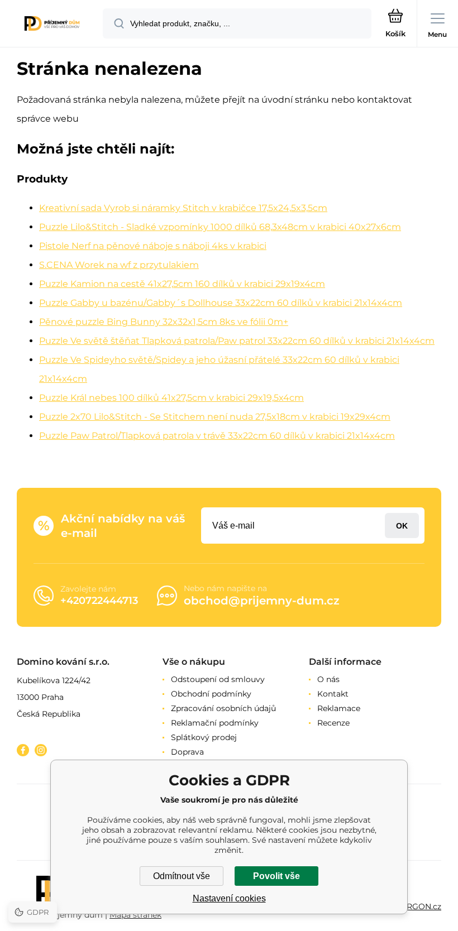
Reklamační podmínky (215, 723)
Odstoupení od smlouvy (218, 679)
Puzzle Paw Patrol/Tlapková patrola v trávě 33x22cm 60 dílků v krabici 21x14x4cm (217, 435)
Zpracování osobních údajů (223, 708)
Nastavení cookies (229, 898)
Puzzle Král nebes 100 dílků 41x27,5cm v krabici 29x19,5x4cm (171, 397)
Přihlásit (402, 525)
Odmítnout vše (181, 876)
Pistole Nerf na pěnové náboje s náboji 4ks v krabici (152, 246)
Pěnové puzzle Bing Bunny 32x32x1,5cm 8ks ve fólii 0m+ (163, 321)
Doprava (187, 752)
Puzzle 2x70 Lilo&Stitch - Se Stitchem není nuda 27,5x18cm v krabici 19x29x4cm (214, 416)
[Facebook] (23, 750)
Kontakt (333, 694)
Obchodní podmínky (211, 694)
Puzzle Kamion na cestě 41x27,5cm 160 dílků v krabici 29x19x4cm (182, 284)
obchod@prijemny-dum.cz (262, 600)
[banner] (52, 24)
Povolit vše (276, 876)
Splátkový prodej (204, 737)
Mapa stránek (135, 915)
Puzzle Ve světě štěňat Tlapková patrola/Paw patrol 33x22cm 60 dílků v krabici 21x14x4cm (237, 340)
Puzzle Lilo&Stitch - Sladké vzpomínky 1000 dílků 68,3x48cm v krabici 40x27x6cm (220, 227)
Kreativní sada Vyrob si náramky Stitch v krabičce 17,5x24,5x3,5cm (183, 208)
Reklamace (338, 708)
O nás (328, 679)
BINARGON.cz (414, 906)
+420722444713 (99, 600)
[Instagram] (41, 750)
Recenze (333, 723)
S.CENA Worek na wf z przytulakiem (119, 265)
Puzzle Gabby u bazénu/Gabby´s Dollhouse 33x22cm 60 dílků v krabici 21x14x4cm (220, 302)
